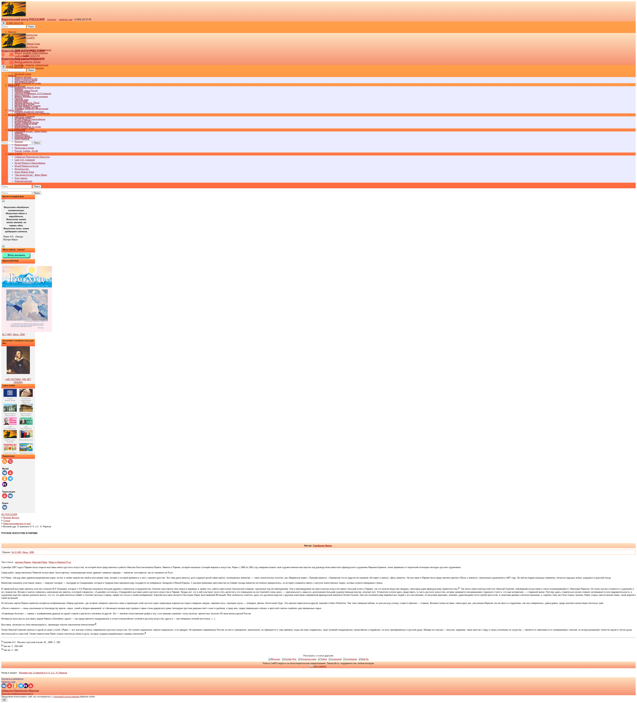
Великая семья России (26, 90)
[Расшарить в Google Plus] (289, 659)
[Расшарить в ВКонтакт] (274, 659)
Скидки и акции (22, 136)
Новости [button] (12, 32)
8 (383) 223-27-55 (14, 23)
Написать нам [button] (8, 681)
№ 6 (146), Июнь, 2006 (23, 552)
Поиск (31, 26)
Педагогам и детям (24, 148)
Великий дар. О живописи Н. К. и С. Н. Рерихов (43, 673)
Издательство (22, 169)
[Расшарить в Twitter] (322, 659)
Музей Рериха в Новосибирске (30, 163)
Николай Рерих (39, 562)
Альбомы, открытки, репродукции (31, 65)
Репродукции (21, 145)
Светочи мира (22, 99)
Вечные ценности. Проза (27, 102)
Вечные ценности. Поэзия (27, 62)
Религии (19, 142)
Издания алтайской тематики (29, 68)
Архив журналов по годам (28, 126)
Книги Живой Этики (24, 172)
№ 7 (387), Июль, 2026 (13, 334)
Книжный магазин (23, 181)
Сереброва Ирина (322, 545)
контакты (51, 19)
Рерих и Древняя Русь (60, 562)
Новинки (19, 133)
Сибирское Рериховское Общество (32, 157)
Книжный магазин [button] (17, 130)
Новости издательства (26, 78)
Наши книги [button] (13, 84)
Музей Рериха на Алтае (26, 166)
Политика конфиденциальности (17, 693)
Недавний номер (23, 74)
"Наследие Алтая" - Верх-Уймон (31, 131)
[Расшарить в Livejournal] (335, 659)
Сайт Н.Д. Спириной (25, 160)
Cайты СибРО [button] (15, 154)
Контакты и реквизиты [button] (12, 678)
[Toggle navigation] (3, 23)
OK (4, 700)
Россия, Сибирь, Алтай (26, 151)
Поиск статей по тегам (26, 123)
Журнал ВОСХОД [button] (17, 115)
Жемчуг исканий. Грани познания (31, 96)
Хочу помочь (21, 178)
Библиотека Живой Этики (27, 44)
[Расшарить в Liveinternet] (350, 659)
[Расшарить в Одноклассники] (307, 659)
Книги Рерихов (22, 139)
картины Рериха (23, 562)
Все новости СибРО (25, 81)
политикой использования (66, 696)
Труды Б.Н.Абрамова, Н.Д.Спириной (33, 93)
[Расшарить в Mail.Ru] (363, 659)
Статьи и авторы (23, 121)
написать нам (65, 19)
